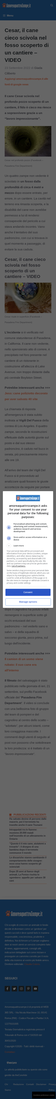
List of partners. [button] (19, 566)
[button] (28, 546)
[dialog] (28, 549)
